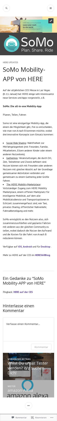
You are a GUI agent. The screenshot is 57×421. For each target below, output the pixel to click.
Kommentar (41, 347)
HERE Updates (10, 62)
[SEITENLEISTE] (28, 405)
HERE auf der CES (23, 291)
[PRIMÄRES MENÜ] (50, 8)
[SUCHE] (6, 8)
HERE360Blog (42, 255)
